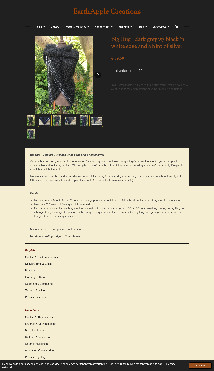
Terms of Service (35, 290)
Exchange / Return (36, 277)
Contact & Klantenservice (40, 317)
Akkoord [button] (200, 365)
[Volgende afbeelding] (97, 75)
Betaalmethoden (35, 330)
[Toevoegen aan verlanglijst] (140, 71)
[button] (31, 121)
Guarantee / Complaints (39, 283)
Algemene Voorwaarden (39, 350)
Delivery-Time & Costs (38, 263)
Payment (30, 270)
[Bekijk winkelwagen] (177, 26)
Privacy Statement (36, 297)
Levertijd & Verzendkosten (40, 323)
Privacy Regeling (35, 357)
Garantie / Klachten (36, 343)
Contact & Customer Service (42, 257)
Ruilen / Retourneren (37, 337)
